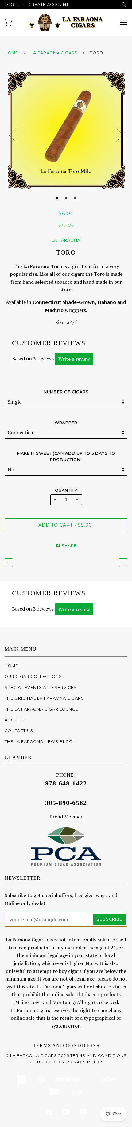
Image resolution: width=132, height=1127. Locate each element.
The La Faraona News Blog (38, 741)
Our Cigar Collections (33, 676)
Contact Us (19, 730)
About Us (16, 720)
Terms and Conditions (66, 1045)
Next (119, 135)
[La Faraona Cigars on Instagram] (66, 1112)
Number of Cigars (66, 392)
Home (11, 52)
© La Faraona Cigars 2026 (37, 1055)
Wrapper (66, 422)
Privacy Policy (85, 1062)
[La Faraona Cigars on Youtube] (83, 1112)
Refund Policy (47, 1062)
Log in (12, 4)
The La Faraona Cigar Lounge (41, 709)
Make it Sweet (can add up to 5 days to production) (66, 456)
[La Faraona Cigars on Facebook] (48, 1112)
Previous (12, 135)
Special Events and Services (41, 687)
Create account (49, 4)
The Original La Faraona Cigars (44, 698)
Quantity (66, 490)
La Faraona (66, 240)
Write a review (74, 359)
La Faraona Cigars (54, 52)
